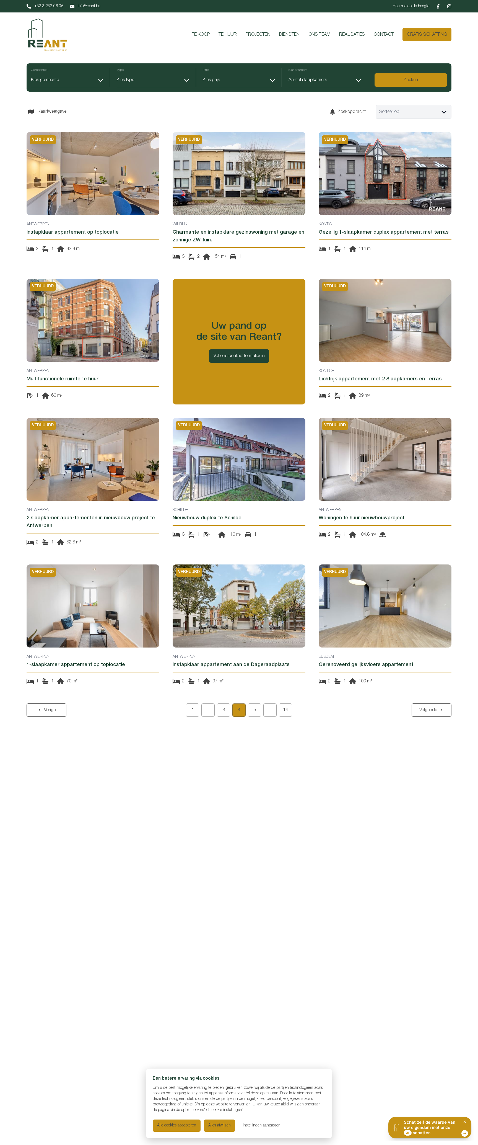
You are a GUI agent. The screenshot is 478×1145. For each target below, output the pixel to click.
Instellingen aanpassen (261, 1125)
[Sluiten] (364, 537)
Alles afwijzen (219, 1125)
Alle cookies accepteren (176, 1125)
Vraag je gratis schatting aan (164, 593)
